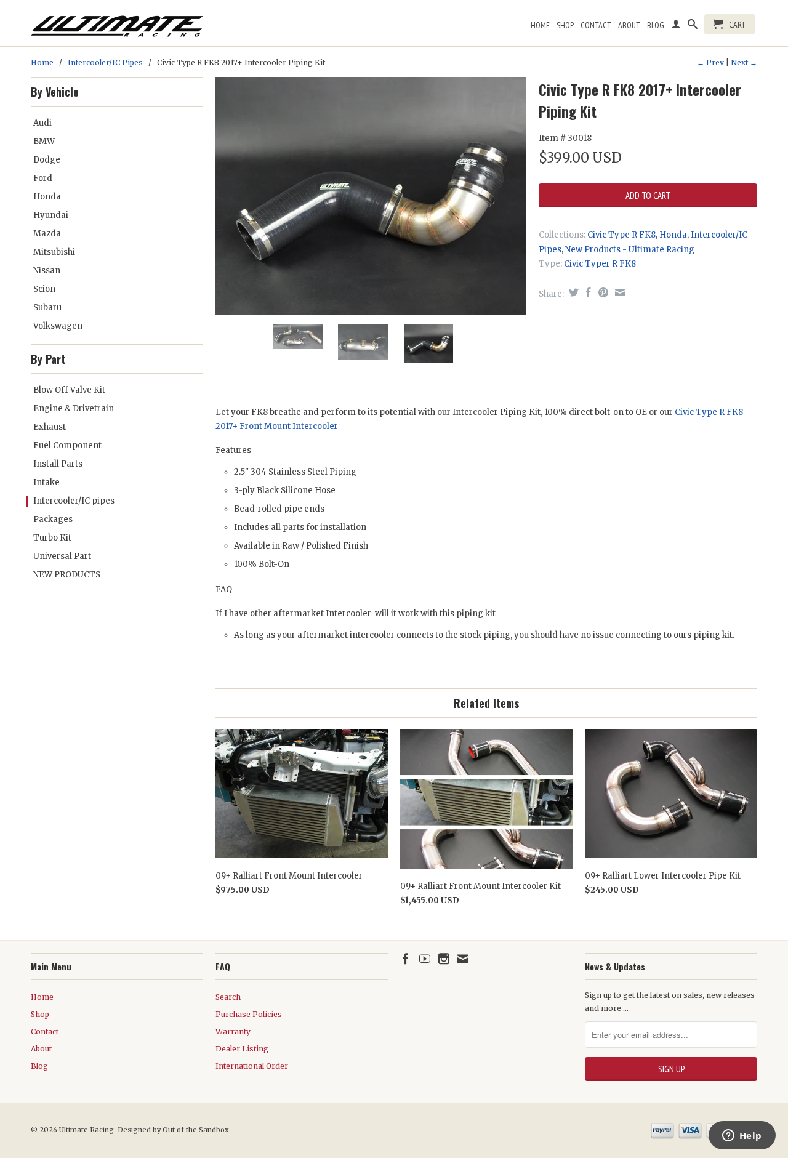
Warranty (233, 1031)
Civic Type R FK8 (621, 235)
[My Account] (676, 26)
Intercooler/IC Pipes (105, 62)
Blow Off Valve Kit (69, 390)
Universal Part (62, 556)
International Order (251, 1066)
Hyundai (50, 215)
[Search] (693, 26)
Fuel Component (67, 445)
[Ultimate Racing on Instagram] (443, 958)
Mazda (47, 233)
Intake (46, 482)
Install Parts (57, 464)
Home (540, 25)
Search (228, 997)
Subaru (47, 307)
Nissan (46, 270)
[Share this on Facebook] (587, 292)
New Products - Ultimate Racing (629, 249)
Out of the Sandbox (196, 1129)
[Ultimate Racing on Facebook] (405, 958)
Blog (655, 25)
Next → (744, 62)
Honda (47, 196)
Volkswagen (57, 326)
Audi (42, 123)
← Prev (710, 62)
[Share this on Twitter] (572, 292)
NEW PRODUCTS (66, 574)
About (629, 25)
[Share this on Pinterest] (601, 292)
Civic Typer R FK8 (600, 264)
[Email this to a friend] (618, 292)
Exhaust (49, 427)
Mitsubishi (54, 252)
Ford (42, 178)
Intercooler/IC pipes (74, 501)
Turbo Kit (52, 538)
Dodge (46, 160)
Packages (53, 519)
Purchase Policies (248, 1014)
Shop (565, 25)
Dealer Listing (241, 1048)
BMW (44, 141)
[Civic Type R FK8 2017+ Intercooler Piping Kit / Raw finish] (370, 154)
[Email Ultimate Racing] (462, 958)
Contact (596, 25)
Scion (44, 289)
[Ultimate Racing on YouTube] (424, 958)
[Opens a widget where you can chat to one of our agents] (742, 1136)
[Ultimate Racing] (117, 23)
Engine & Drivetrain (73, 408)
